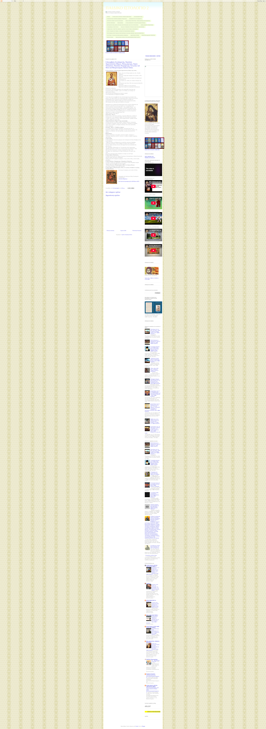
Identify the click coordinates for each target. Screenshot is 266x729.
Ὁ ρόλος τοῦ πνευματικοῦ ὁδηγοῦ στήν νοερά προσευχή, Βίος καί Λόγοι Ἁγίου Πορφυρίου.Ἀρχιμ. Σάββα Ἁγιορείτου (152, 647)
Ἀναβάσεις (148, 583)
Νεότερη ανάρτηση (110, 230)
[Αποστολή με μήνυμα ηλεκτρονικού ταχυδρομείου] (128, 188)
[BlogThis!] (129, 188)
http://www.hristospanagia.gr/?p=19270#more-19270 (128, 181)
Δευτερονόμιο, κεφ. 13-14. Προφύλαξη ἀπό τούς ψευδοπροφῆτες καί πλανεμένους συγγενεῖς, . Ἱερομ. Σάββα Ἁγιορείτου (155, 393)
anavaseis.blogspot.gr (122, 178)
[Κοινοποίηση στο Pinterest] (133, 188)
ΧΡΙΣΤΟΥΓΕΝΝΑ (110, 37)
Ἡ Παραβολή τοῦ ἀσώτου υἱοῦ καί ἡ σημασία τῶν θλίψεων (154, 473)
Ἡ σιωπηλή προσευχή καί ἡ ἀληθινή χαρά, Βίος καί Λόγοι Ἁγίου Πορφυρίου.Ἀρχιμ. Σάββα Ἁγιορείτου (154, 349)
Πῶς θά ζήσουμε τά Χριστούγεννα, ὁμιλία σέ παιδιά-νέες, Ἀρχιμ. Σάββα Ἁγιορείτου (155, 342)
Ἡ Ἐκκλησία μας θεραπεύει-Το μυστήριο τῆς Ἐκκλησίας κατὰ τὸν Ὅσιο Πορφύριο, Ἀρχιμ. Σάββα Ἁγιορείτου (152, 619)
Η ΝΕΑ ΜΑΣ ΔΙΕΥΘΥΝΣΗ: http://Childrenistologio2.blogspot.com (152, 676)
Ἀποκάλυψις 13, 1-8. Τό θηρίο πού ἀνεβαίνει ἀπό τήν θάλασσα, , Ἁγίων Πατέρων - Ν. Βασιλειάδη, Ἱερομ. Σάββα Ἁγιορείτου (152, 571)
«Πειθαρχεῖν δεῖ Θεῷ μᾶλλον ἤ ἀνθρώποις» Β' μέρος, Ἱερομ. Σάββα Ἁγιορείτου (155, 360)
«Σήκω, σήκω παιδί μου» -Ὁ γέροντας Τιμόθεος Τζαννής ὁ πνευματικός (154, 370)
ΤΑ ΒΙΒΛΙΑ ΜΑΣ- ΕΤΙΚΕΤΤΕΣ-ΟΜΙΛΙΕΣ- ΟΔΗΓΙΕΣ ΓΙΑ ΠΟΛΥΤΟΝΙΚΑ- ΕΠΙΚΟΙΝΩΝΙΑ (122, 29)
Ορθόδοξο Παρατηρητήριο (152, 659)
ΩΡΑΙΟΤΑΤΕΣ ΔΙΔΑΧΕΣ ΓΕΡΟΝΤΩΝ (148, 35)
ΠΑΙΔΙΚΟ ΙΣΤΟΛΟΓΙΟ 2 (127, 8)
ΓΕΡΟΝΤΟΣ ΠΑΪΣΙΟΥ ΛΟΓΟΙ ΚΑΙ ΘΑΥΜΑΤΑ (115, 20)
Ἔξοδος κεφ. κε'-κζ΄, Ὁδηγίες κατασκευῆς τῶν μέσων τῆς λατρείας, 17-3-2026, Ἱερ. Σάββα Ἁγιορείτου (154, 421)
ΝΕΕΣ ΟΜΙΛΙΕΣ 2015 (149, 156)
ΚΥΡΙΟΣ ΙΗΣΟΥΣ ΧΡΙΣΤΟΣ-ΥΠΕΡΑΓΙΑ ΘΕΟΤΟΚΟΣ (121, 16)
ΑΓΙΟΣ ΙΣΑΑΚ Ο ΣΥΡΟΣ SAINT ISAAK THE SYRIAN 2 (152, 627)
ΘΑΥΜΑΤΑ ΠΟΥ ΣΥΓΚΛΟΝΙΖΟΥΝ (135, 18)
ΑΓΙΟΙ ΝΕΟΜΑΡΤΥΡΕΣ (138, 16)
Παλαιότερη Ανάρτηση (136, 230)
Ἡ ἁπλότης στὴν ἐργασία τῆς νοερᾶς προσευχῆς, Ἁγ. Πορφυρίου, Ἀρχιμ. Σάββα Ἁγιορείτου (155, 605)
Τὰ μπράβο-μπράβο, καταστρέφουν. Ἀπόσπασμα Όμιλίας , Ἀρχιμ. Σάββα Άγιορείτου (154, 495)
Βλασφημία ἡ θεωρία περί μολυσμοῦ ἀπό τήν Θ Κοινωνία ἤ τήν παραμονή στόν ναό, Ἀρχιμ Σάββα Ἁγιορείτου (155, 381)
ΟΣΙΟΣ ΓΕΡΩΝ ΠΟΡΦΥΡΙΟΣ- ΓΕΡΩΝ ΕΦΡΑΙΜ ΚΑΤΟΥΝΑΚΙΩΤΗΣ (138, 20)
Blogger (143, 726)
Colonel (136, 726)
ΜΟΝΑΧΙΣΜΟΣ (120, 22)
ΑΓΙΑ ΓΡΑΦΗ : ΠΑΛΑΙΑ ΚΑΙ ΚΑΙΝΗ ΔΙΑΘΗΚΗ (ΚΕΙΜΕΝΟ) (117, 35)
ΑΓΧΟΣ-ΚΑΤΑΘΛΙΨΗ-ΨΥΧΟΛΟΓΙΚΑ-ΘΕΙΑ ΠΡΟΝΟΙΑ (135, 22)
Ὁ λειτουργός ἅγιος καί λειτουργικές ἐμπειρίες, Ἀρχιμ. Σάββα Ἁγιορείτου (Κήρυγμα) (155, 484)
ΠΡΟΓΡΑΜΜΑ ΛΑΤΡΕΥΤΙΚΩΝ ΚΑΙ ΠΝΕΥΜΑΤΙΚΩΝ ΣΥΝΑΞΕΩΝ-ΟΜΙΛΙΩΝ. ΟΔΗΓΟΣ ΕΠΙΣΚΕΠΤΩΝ (125, 33)
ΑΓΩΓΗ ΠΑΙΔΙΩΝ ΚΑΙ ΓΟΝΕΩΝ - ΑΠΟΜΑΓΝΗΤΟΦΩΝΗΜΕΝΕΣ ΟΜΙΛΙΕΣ (120, 31)
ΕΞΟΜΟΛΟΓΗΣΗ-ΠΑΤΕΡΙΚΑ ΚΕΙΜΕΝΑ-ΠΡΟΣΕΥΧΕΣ (117, 18)
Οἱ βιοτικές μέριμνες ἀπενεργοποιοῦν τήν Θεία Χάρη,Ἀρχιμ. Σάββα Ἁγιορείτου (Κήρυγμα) (154, 506)
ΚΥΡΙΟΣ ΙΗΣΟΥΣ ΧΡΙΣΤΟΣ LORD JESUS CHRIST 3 (151, 566)
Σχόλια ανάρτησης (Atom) (127, 234)
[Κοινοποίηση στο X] (131, 188)
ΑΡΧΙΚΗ (108, 16)
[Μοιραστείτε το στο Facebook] (132, 188)
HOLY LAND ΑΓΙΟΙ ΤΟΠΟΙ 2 (152, 615)
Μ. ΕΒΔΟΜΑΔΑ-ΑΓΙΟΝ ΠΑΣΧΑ (112, 27)
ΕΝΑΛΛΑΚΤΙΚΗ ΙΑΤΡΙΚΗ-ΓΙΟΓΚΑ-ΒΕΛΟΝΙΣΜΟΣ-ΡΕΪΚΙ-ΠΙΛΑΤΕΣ (128, 37)
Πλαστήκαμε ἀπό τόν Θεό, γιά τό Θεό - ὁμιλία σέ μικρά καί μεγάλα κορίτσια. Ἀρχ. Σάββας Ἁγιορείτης (155, 331)
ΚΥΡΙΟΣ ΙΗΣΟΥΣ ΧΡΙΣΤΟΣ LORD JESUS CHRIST (151, 686)
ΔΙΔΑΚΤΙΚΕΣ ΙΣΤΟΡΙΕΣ (135, 35)
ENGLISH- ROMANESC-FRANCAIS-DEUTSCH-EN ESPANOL (132, 27)
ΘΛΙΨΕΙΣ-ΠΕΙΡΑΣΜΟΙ (111, 22)
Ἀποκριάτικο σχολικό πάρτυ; (151, 555)
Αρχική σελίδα (123, 230)
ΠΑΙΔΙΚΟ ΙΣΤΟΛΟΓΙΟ (150, 674)
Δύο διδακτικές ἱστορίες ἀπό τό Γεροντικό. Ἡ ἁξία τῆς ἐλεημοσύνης (155, 546)
